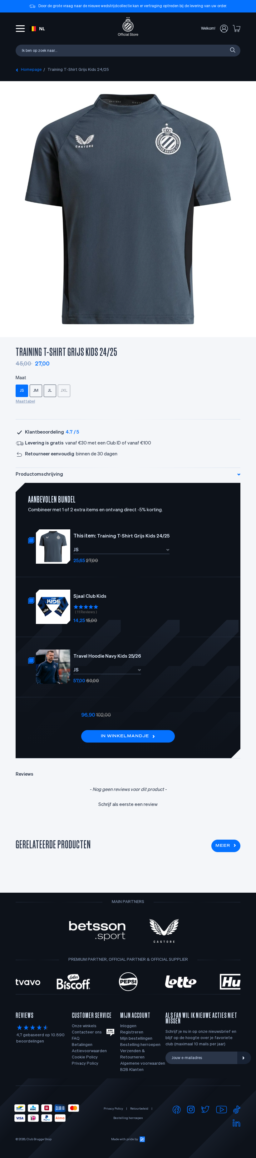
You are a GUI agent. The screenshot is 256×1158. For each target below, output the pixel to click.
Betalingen (82, 1045)
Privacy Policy (85, 1064)
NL (42, 29)
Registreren (131, 1032)
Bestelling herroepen (140, 1045)
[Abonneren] (244, 1058)
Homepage (31, 70)
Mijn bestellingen (136, 1039)
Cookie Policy (85, 1057)
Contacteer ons (87, 1032)
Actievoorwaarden (89, 1051)
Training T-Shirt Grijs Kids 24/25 (78, 70)
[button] (128, 803)
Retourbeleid (139, 1108)
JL (50, 391)
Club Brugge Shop (39, 1139)
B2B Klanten (132, 1070)
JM (35, 391)
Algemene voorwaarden (142, 1064)
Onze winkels (84, 1026)
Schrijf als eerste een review (128, 804)
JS (22, 391)
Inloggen (128, 1026)
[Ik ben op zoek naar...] (232, 50)
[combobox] (37, 28)
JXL (64, 391)
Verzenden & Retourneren (132, 1054)
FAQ (76, 1039)
